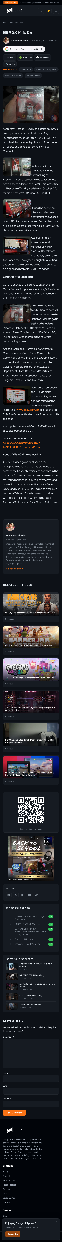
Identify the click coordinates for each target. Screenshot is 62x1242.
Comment (8, 1037)
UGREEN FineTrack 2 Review (27, 924)
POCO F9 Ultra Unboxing (30, 995)
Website (7, 1098)
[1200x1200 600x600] (31, 880)
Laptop (6, 1202)
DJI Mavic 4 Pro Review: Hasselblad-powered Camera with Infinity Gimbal (30, 931)
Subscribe (13, 1234)
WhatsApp (25, 57)
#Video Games (33, 75)
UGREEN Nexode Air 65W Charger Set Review (30, 918)
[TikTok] (36, 895)
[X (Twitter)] (16, 895)
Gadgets (7, 1176)
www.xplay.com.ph (27, 409)
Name (5, 1073)
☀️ (48, 11)
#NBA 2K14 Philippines (46, 69)
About (6, 1216)
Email (5, 1085)
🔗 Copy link (10, 64)
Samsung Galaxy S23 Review (28, 944)
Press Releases (10, 1184)
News (5, 1171)
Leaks (6, 1193)
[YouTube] (29, 895)
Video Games (9, 1198)
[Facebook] (9, 895)
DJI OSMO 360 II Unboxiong (31, 975)
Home (5, 22)
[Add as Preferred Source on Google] (24, 49)
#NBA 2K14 (26, 69)
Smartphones (9, 1180)
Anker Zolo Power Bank (30, 1004)
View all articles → (14, 568)
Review (6, 1189)
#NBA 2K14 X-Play (13, 75)
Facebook (10, 57)
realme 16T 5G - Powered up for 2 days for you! (37, 985)
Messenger (42, 57)
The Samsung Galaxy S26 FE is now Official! (35, 965)
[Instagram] (22, 895)
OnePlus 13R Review (24, 939)
